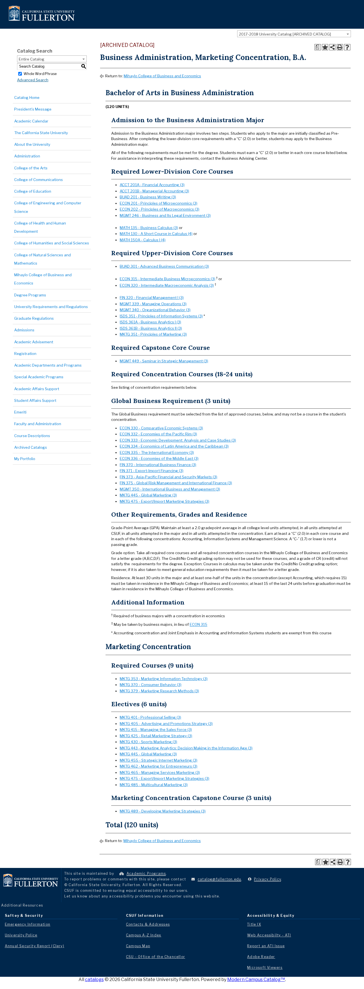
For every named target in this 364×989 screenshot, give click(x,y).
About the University (32, 144)
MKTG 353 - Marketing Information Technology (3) (164, 678)
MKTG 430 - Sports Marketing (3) (148, 741)
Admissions (24, 330)
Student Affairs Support (35, 400)
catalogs (94, 979)
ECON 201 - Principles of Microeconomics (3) (158, 203)
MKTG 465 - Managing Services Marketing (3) (160, 772)
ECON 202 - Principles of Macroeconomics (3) (159, 209)
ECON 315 (198, 624)
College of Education (32, 191)
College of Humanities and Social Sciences (51, 243)
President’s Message (32, 109)
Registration (25, 353)
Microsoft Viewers (264, 967)
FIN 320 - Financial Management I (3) (152, 297)
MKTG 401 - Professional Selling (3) (150, 717)
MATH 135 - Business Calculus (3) (149, 227)
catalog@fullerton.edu (219, 879)
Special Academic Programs (38, 377)
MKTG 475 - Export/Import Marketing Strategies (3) (164, 501)
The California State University (41, 132)
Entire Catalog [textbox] (31, 59)
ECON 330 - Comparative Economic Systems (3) (161, 428)
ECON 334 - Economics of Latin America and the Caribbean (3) (174, 446)
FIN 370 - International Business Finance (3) (158, 464)
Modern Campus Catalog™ (256, 979)
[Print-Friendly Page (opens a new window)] (340, 47)
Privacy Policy (267, 879)
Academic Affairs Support (36, 389)
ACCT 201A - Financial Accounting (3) (152, 184)
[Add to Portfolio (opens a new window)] (325, 47)
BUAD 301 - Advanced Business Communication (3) (164, 266)
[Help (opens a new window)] (347, 47)
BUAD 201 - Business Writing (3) (148, 197)
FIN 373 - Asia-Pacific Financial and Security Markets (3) (168, 477)
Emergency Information (27, 924)
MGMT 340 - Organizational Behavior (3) (155, 309)
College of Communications (38, 179)
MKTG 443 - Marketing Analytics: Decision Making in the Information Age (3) (186, 748)
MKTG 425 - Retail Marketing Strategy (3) (156, 736)
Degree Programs (30, 295)
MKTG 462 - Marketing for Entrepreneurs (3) (158, 766)
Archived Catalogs (30, 447)
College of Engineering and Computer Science (47, 207)
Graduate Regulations (34, 318)
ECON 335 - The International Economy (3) (157, 452)
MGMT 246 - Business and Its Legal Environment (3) (165, 215)
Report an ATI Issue (266, 946)
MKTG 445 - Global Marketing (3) (148, 495)
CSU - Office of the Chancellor (155, 957)
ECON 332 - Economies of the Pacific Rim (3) (158, 434)
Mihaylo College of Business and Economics (43, 279)
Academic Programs (146, 873)
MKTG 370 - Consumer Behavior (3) (150, 684)
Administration (27, 156)
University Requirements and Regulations (51, 306)
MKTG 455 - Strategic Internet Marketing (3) (158, 760)
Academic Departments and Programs (48, 365)
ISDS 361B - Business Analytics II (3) (151, 328)
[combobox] (294, 33)
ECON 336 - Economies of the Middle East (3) (159, 458)
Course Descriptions (32, 435)
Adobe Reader (261, 957)
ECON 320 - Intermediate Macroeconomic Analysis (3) (167, 285)
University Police (21, 935)
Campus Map (138, 946)
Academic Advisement (33, 342)
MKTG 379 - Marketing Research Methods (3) (159, 691)
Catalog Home (27, 97)
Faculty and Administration (37, 423)
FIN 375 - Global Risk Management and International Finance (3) (176, 483)
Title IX (254, 924)
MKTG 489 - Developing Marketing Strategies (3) (163, 811)
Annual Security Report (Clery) (34, 946)
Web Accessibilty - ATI (269, 935)
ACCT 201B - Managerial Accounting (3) (154, 191)
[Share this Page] (332, 47)
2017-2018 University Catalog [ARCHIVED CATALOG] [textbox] (285, 34)
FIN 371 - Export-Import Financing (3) (151, 470)
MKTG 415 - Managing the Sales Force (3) (156, 729)
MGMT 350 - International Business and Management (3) (170, 489)
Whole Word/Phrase (40, 73)
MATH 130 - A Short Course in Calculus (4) (156, 233)
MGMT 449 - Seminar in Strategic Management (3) (164, 361)
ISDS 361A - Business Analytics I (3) (150, 322)
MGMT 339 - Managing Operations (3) (153, 304)
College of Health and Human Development (40, 227)
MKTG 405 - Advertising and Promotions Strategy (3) (166, 723)
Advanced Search (32, 80)
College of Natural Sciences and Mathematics (42, 259)
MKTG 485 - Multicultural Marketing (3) (154, 784)
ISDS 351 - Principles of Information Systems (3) (161, 316)
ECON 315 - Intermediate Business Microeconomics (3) (167, 279)
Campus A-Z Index (143, 935)
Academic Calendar (31, 121)
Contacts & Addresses (148, 924)
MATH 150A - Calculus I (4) (143, 240)
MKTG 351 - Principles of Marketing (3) (153, 334)
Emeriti (20, 412)
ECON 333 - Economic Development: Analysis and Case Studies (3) (178, 440)
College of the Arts (30, 168)
